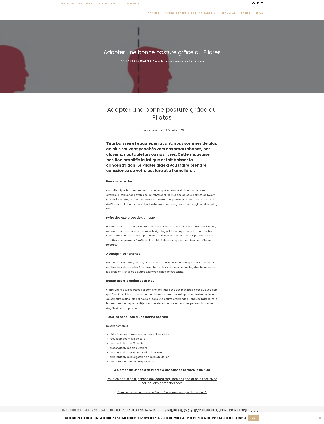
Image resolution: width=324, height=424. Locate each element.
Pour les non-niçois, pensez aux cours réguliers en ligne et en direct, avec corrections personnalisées (162, 381)
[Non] (319, 418)
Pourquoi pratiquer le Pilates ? (234, 409)
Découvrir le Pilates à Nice (204, 409)
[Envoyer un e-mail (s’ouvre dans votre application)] (261, 3)
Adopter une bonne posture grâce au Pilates (179, 61)
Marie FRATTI (152, 130)
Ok (253, 418)
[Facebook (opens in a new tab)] (253, 3)
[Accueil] (121, 61)
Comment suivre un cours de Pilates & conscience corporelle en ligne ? (162, 392)
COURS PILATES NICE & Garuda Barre (133, 410)
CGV (186, 409)
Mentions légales (173, 409)
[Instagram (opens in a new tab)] (258, 3)
